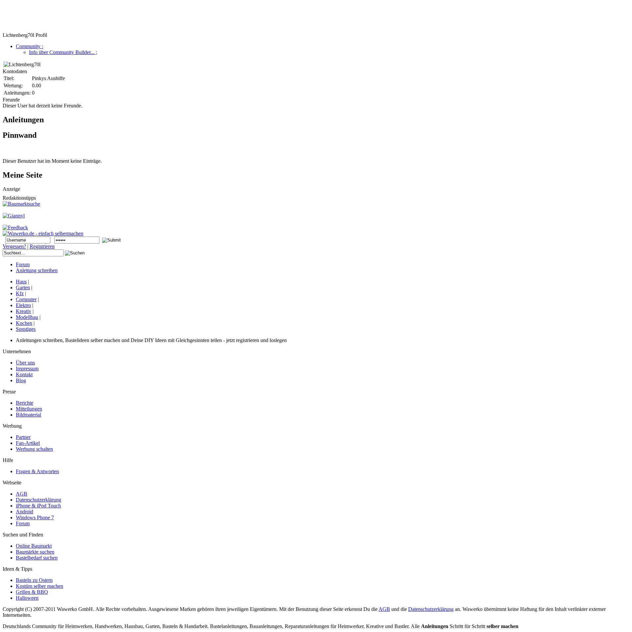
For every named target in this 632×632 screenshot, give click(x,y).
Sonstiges (26, 329)
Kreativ (23, 311)
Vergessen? (14, 246)
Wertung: (13, 85)
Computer (26, 299)
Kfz (20, 293)
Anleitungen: (17, 93)
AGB (384, 609)
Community (29, 46)
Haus (21, 281)
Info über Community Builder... (63, 52)
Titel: (9, 78)
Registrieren (42, 246)
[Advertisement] (122, 17)
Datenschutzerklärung (431, 609)
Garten (23, 287)
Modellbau (27, 317)
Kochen (24, 323)
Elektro (23, 305)
